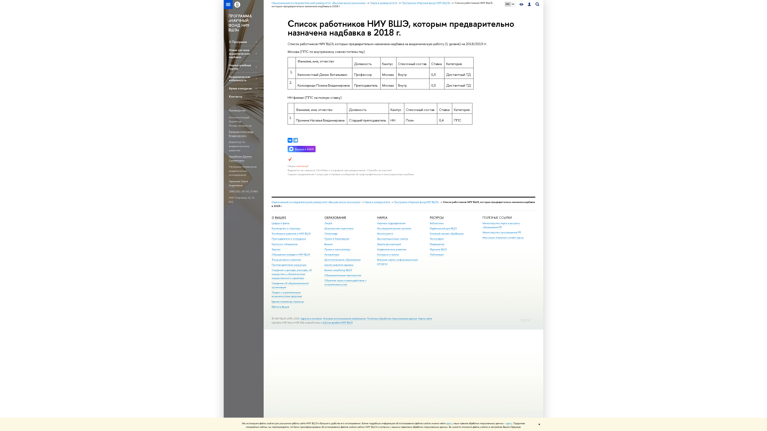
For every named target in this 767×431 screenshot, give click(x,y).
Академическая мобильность (239, 78)
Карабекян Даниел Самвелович (240, 158)
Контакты (235, 96)
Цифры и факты (280, 223)
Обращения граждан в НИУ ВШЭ (291, 254)
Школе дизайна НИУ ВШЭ (338, 322)
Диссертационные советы (392, 238)
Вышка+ (328, 244)
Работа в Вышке (280, 306)
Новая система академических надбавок (239, 53)
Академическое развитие (391, 249)
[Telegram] (295, 140)
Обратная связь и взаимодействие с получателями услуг (345, 282)
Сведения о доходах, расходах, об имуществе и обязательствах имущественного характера (292, 274)
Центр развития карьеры (338, 265)
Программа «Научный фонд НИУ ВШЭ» (416, 202)
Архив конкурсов (240, 88)
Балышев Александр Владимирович (241, 134)
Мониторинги (385, 233)
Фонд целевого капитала (286, 259)
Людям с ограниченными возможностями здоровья (287, 294)
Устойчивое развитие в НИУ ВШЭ (291, 233)
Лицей (328, 223)
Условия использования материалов (344, 318)
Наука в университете (377, 202)
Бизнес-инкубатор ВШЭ (338, 270)
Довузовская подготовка (338, 228)
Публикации (437, 254)
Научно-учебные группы (240, 66)
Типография (437, 238)
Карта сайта (425, 318)
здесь (449, 423)
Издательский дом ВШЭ (443, 228)
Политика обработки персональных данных (392, 318)
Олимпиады (331, 233)
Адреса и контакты (311, 318)
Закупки (276, 249)
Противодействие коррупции (289, 265)
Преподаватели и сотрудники (289, 238)
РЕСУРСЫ (437, 218)
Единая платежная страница (288, 301)
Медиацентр (437, 244)
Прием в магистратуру (337, 249)
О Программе (238, 42)
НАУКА (382, 218)
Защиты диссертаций (389, 244)
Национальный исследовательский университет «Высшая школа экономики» (316, 202)
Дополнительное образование (342, 259)
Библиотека (436, 223)
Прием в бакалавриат (336, 238)
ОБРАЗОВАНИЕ (335, 218)
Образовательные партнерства (342, 275)
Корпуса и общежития (285, 244)
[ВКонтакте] (290, 140)
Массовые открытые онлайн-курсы (503, 237)
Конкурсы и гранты (388, 254)
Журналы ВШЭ (438, 249)
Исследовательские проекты (394, 228)
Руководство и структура (286, 228)
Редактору (525, 319)
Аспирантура (331, 254)
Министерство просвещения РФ (502, 232)
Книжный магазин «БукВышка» (447, 233)
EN (513, 4)
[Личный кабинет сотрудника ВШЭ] (529, 4)
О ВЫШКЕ (279, 218)
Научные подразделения (391, 223)
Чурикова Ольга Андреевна (238, 183)
